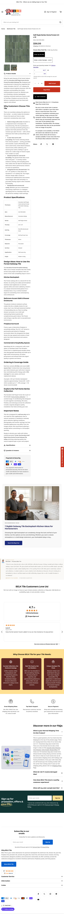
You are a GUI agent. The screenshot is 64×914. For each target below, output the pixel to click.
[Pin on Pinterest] (53, 144)
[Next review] (62, 631)
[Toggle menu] (2, 12)
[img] (32, 610)
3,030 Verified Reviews (32, 613)
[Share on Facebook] (41, 144)
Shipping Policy (56, 766)
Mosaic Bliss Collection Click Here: (48, 138)
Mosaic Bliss (54, 750)
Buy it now (47, 89)
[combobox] (32, 22)
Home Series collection (18, 397)
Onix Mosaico (37, 750)
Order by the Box (39, 54)
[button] (62, 457)
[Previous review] (2, 631)
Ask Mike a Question (26, 578)
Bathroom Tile (11, 29)
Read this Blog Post (13, 543)
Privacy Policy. (45, 847)
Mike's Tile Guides (12, 578)
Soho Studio (45, 750)
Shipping (35, 46)
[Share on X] (47, 144)
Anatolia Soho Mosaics (53, 748)
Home (3, 29)
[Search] (60, 22)
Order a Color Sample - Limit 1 (43, 60)
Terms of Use (49, 805)
